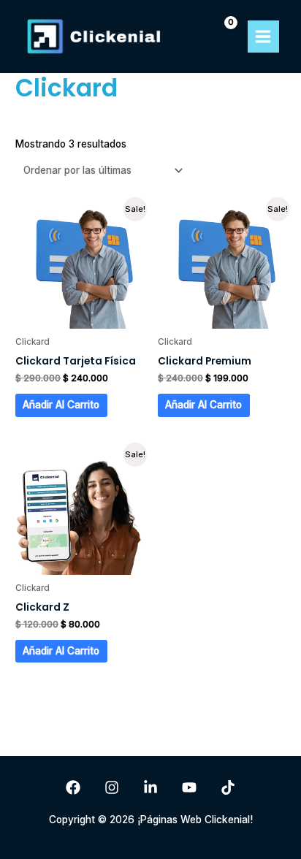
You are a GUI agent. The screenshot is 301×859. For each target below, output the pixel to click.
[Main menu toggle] (263, 36)
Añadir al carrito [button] (61, 405)
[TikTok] (228, 787)
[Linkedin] (150, 787)
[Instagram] (111, 787)
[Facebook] (73, 787)
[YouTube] (189, 787)
